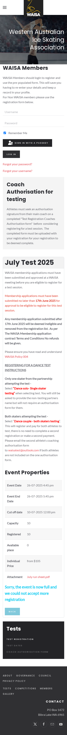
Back (12, 611)
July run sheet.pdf (38, 577)
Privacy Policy (14, 681)
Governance (25, 675)
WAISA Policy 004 (16, 356)
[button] (5, 7)
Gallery (8, 693)
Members (46, 688)
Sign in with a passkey (31, 142)
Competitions (25, 688)
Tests (7, 688)
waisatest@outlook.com (23, 450)
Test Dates (15, 645)
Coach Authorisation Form (27, 651)
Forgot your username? (17, 171)
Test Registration (20, 639)
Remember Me (17, 133)
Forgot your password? (17, 164)
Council (45, 675)
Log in (11, 154)
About (7, 675)
